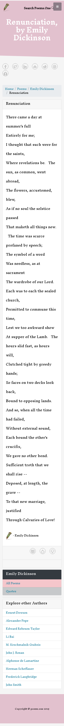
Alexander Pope (17, 620)
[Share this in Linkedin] (25, 66)
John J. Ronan (15, 652)
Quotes (11, 591)
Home (9, 88)
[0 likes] (43, 551)
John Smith (13, 684)
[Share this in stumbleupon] (35, 66)
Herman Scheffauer (20, 668)
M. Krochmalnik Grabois (23, 644)
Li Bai (10, 636)
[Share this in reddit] (45, 66)
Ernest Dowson (16, 612)
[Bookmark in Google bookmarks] (55, 66)
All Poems (13, 583)
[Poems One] (6, 7)
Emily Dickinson (42, 88)
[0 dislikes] (52, 551)
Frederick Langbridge (21, 676)
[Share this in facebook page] (5, 66)
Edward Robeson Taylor (23, 628)
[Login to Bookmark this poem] (33, 551)
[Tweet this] (15, 66)
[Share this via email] (5, 73)
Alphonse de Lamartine (22, 660)
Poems (22, 88)
